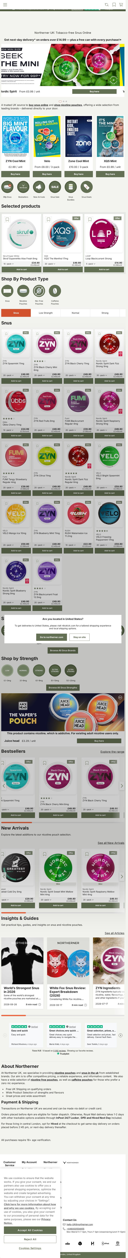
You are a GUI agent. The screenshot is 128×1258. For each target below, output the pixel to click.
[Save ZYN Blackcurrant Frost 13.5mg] (37, 561)
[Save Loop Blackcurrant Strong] (90, 219)
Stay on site (79, 637)
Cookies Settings (30, 1248)
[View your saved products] (78, 23)
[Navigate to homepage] (94, 1161)
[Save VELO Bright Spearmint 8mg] (99, 446)
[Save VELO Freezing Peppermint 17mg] (99, 503)
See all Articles (114, 933)
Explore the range (112, 751)
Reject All (30, 1239)
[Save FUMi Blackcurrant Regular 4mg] (68, 391)
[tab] (59, 101)
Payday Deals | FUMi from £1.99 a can (61, 3)
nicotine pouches (65, 1072)
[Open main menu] (17, 23)
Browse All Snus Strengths (63, 687)
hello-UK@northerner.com (80, 1224)
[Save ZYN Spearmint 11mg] (6, 334)
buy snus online (38, 104)
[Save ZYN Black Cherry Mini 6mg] (37, 334)
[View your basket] (109, 23)
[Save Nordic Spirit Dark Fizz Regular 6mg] (68, 446)
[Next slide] (121, 785)
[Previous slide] (3, 785)
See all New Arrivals (111, 843)
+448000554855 (75, 1228)
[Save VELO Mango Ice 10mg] (6, 503)
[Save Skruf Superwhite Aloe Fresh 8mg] (7, 219)
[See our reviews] (92, 8)
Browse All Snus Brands (63, 650)
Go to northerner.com (51, 637)
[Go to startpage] (63, 16)
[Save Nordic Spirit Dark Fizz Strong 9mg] (99, 334)
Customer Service (9, 1164)
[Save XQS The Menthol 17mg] (48, 219)
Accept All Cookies (30, 1230)
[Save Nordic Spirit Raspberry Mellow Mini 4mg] (87, 854)
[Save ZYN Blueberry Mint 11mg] (37, 503)
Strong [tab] (105, 312)
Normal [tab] (75, 312)
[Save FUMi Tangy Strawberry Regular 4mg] (6, 446)
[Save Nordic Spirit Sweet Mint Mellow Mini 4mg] (45, 854)
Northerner (50, 1162)
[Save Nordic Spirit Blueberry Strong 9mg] (6, 561)
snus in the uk (89, 1072)
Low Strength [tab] (46, 312)
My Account (29, 1162)
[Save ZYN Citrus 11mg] (37, 446)
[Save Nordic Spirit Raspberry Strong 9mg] (99, 391)
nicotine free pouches (44, 1079)
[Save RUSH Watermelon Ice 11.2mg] (68, 503)
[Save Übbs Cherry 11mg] (6, 391)
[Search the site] (47, 23)
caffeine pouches (82, 1079)
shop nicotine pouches (68, 104)
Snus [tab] (16, 312)
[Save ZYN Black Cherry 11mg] (68, 334)
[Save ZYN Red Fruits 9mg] (37, 391)
